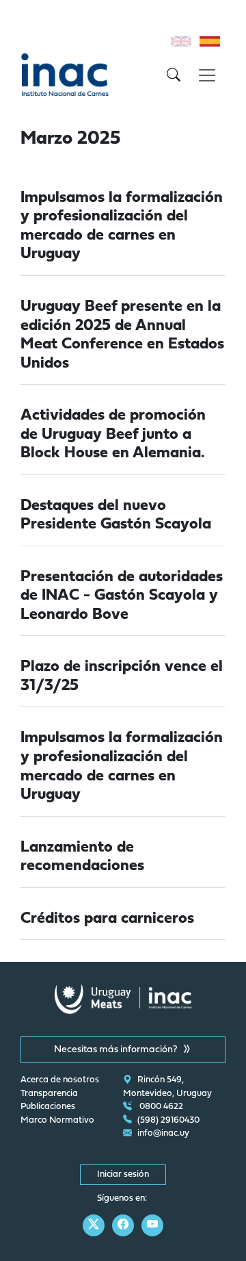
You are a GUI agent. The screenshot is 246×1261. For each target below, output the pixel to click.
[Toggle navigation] (207, 75)
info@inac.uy (163, 1134)
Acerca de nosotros (59, 1080)
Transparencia (49, 1094)
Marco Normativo (57, 1121)
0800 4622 (160, 1107)
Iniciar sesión (123, 1175)
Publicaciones (47, 1107)
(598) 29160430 (168, 1121)
